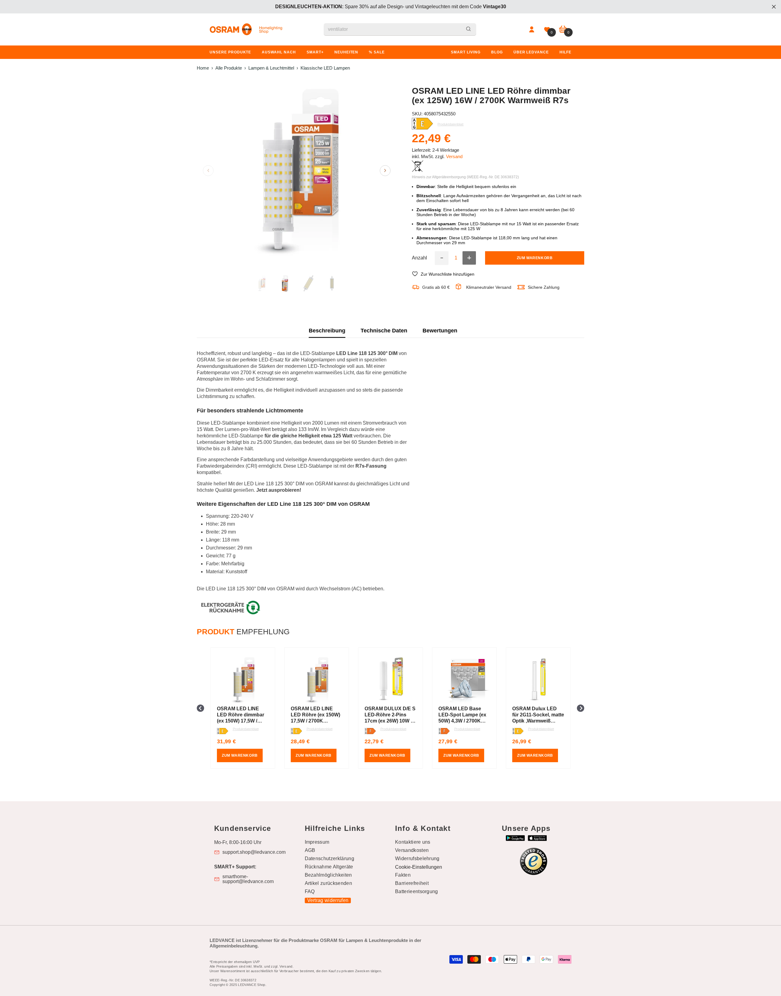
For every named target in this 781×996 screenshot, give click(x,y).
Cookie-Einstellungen (418, 867)
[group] (243, 708)
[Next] (385, 170)
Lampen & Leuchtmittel (271, 68)
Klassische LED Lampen (325, 68)
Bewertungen (440, 331)
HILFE (565, 52)
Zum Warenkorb (535, 258)
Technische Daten (384, 331)
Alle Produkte (228, 68)
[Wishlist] (547, 29)
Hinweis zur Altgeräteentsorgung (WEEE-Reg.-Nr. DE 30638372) (465, 177)
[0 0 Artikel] (563, 29)
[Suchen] (400, 29)
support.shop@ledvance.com (254, 852)
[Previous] (208, 170)
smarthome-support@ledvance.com (248, 879)
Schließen (773, 6)
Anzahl (419, 257)
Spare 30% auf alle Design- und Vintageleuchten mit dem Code (390, 6)
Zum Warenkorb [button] (240, 755)
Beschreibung (327, 331)
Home (203, 68)
